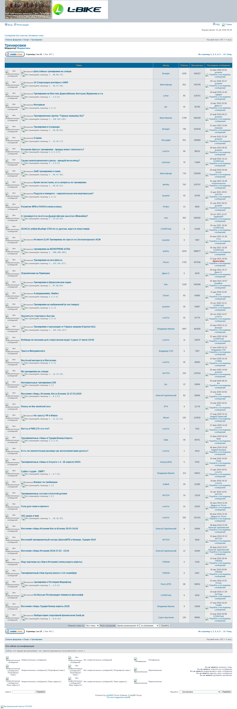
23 (54, 219)
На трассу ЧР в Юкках (46, 415)
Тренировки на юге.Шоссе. (48, 260)
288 (54, 252)
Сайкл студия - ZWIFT (33, 471)
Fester (218, 394)
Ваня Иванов (166, 118)
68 (54, 75)
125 (54, 330)
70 (61, 75)
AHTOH (218, 194)
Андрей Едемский (218, 416)
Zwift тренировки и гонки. (47, 171)
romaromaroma (219, 183)
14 (54, 374)
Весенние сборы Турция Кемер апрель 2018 (45, 606)
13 (224, 54)
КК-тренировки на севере (35, 371)
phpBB (109, 695)
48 (54, 130)
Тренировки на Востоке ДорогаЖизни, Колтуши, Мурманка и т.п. (68, 93)
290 (63, 252)
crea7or (165, 151)
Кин (166, 284)
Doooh (218, 172)
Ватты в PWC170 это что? (35, 428)
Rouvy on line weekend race (36, 406)
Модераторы (23, 48)
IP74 (166, 406)
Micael (166, 417)
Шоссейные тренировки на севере (52, 71)
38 (61, 86)
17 (61, 141)
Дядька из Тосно (218, 505)
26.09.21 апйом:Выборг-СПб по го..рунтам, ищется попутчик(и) (55, 229)
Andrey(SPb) (166, 462)
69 (57, 75)
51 (61, 186)
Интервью (39, 104)
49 (57, 130)
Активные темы (36, 35)
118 (54, 119)
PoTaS (218, 583)
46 (54, 175)
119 (58, 119)
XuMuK (166, 484)
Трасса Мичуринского (33, 351)
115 (54, 263)
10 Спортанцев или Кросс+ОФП (51, 82)
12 (57, 419)
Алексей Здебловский (166, 395)
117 (63, 263)
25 (61, 219)
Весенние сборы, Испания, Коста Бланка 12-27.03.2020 (51, 393)
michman (166, 162)
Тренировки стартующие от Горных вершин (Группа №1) (64, 326)
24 (57, 219)
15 (54, 141)
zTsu (218, 239)
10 (58, 619)
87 (54, 286)
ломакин (219, 128)
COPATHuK (218, 161)
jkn (166, 107)
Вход (9, 25)
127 (63, 330)
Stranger (166, 73)
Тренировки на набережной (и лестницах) (56, 304)
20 (61, 518)
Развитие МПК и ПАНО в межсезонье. (41, 206)
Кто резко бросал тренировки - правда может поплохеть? (52, 149)
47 (57, 175)
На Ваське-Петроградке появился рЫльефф (58, 595)
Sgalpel (218, 94)
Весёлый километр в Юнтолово (38, 360)
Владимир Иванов (165, 329)
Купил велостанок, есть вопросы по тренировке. (60, 182)
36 (54, 86)
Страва (38, 138)
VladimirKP (218, 217)
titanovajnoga (166, 84)
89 (61, 286)
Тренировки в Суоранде (47, 127)
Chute (218, 461)
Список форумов (13, 40)
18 (54, 518)
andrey (166, 251)
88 (57, 286)
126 (59, 330)
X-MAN (218, 361)
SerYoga (218, 594)
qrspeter (218, 72)
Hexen (166, 262)
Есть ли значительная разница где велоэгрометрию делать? (54, 451)
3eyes (218, 294)
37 (57, 86)
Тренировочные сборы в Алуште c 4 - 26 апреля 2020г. (51, 462)
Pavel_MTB (166, 584)
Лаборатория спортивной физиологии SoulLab (59, 615)
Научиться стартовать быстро (38, 316)
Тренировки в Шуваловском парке (52, 282)
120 (63, 119)
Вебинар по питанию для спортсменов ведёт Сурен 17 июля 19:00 (57, 340)
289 (59, 252)
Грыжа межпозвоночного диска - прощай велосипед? (50, 160)
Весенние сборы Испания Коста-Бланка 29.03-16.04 (49, 528)
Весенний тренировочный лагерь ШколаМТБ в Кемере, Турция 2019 (58, 539)
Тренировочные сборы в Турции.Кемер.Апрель (47, 438)
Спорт (26, 40)
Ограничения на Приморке (35, 273)
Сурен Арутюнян (166, 617)
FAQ (217, 24)
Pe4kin (166, 207)
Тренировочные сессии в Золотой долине (44, 493)
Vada (166, 440)
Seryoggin (166, 140)
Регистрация (22, 25)
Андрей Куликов (218, 450)
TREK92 (166, 562)
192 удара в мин (30, 516)
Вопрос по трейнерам (45, 482)
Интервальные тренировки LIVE (38, 382)
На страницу (204, 54)
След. (229, 54)
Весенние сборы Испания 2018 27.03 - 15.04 (45, 551)
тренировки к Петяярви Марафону (52, 582)
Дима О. (218, 106)
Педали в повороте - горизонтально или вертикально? (64, 193)
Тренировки (36, 40)
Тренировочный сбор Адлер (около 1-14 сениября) (49, 573)
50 (61, 130)
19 (57, 518)
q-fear (166, 96)
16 (57, 141)
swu (166, 218)
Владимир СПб (166, 351)
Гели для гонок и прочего (35, 506)
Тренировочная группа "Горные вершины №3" (59, 116)
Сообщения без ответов (16, 35)
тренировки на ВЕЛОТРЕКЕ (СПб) (52, 249)
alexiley (166, 184)
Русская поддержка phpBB (118, 697)
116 (58, 263)
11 (54, 419)
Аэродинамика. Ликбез (46, 293)
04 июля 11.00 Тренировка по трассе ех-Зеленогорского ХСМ (67, 239)
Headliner (218, 283)
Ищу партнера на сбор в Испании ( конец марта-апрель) (51, 562)
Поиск (229, 24)
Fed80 (218, 605)
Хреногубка (218, 261)
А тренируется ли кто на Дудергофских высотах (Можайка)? (54, 216)
